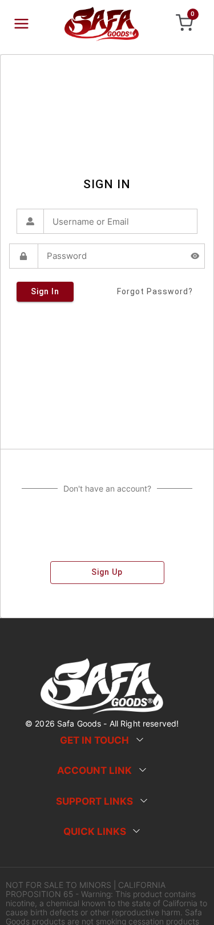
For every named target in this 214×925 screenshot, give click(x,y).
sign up (107, 572)
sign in (45, 291)
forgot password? (155, 291)
